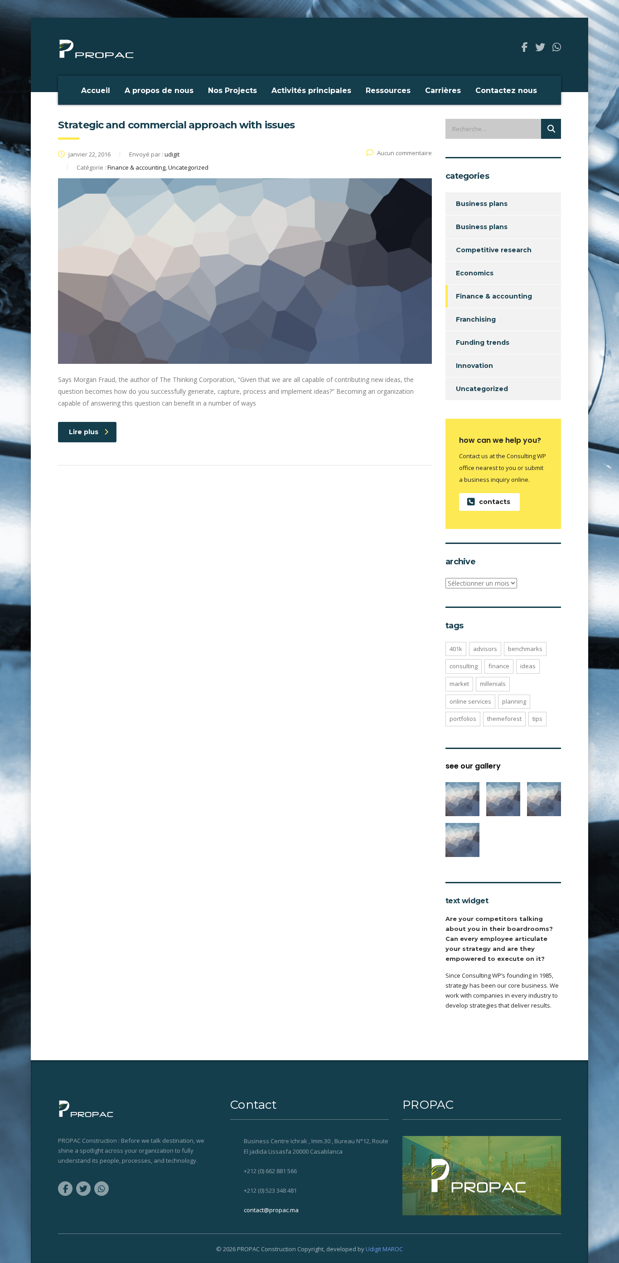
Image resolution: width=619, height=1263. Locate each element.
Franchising (476, 319)
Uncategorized (482, 389)
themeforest (504, 719)
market (459, 684)
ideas (528, 666)
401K (456, 649)
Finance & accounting (494, 296)
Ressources (388, 90)
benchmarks (525, 649)
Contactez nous (506, 90)
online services (470, 701)
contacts (494, 502)
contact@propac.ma (271, 1210)
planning (514, 701)
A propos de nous (159, 90)
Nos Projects (232, 90)
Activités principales (311, 90)
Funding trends (482, 342)
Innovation (474, 366)
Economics (474, 273)
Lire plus (83, 432)
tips (537, 719)
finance (498, 666)
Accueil (95, 90)
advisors (485, 649)
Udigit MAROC (384, 1249)
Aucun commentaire (404, 153)
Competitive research (494, 250)
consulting (464, 666)
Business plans (482, 204)
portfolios (463, 719)
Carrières (443, 90)
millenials (493, 684)
